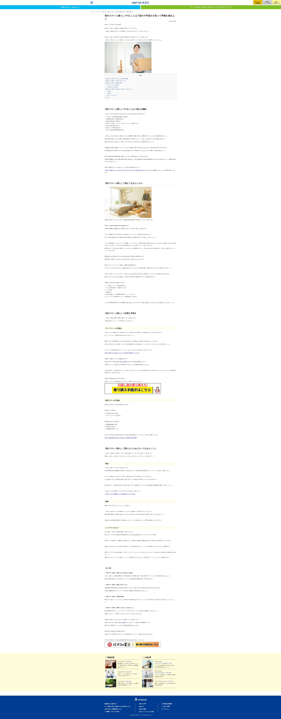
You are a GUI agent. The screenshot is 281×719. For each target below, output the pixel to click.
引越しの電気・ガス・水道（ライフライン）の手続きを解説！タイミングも (122, 353)
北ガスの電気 (123, 361)
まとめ (107, 97)
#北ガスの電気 (118, 24)
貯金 (109, 91)
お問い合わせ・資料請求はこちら (113, 709)
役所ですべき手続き (112, 87)
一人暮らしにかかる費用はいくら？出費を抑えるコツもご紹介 (120, 494)
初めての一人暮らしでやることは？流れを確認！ (116, 78)
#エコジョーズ (158, 663)
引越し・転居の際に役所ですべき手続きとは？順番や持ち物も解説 (121, 438)
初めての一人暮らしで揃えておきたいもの (115, 80)
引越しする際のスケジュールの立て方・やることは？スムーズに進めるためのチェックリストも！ (128, 170)
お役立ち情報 (98, 11)
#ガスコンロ (164, 681)
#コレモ (170, 663)
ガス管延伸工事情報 (166, 704)
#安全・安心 (171, 681)
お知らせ (141, 706)
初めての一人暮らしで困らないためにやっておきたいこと (119, 89)
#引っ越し (112, 24)
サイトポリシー (165, 709)
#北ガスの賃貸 (128, 661)
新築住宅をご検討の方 (70, 7)
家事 (109, 93)
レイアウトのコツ (112, 95)
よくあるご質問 (165, 706)
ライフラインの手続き (113, 85)
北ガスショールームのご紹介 (146, 711)
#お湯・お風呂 (165, 663)
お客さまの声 (142, 704)
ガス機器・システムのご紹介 (112, 711)
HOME (91, 11)
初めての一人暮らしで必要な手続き (114, 83)
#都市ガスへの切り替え (159, 672)
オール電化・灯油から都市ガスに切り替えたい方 (211, 7)
